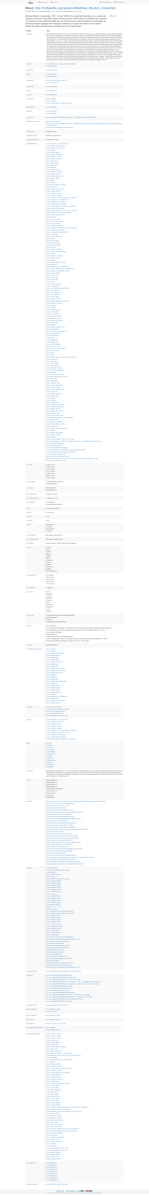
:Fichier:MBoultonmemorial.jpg (57, 447)
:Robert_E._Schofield (54, 1133)
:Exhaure (51, 247)
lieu (28, 524)
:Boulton (51, 1027)
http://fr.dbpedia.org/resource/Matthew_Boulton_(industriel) (75, 8)
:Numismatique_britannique (56, 204)
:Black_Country (53, 163)
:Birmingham (52, 70)
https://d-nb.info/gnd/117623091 (55, 952)
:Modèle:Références (54, 692)
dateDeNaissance (32, 498)
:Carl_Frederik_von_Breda (56, 184)
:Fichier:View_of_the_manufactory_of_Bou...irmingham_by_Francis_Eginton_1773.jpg (72, 458)
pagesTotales (31, 575)
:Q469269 (51, 872)
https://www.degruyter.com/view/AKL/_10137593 (60, 825)
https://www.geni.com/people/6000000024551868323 (61, 827)
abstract (29, 34)
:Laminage (52, 305)
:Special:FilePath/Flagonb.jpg (58, 990)
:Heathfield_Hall (53, 1081)
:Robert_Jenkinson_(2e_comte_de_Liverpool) (61, 357)
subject (28, 719)
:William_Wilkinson (54, 1154)
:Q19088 (51, 751)
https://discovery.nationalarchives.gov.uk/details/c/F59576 (62, 836)
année (29, 464)
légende (30, 543)
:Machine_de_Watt (54, 316)
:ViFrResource (52, 1169)
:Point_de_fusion (53, 346)
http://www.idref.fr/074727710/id (55, 950)
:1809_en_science (54, 1038)
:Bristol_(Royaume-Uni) (55, 176)
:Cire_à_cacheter (53, 219)
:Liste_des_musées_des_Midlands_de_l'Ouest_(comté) (64, 1111)
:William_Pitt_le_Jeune (55, 411)
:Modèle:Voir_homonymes (56, 701)
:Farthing (51, 253)
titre (28, 626)
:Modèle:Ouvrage (53, 688)
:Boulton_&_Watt (53, 169)
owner (29, 1019)
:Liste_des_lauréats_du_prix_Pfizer (58, 1109)
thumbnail (29, 117)
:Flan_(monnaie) (53, 258)
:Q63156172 (52, 90)
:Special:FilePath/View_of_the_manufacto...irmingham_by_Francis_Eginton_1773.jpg (73, 984)
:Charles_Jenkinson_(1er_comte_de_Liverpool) (62, 210)
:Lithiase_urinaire (53, 309)
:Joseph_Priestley (54, 299)
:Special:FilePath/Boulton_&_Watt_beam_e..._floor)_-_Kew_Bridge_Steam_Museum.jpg (74, 981)
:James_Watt (52, 279)
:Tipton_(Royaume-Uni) (55, 389)
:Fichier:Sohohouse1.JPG (56, 424)
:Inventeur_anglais (54, 195)
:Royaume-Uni (53, 82)
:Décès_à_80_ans (54, 191)
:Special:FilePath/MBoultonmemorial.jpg (60, 992)
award (28, 64)
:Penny (51, 338)
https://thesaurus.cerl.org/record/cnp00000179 (59, 833)
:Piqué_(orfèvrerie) (54, 1126)
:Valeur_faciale (53, 396)
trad (28, 645)
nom (29, 547)
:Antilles (51, 150)
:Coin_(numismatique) (55, 221)
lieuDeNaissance (32, 539)
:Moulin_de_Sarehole (55, 320)
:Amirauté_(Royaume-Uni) (56, 148)
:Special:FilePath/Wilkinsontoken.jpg (59, 986)
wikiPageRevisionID (32, 139)
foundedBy (31, 1009)
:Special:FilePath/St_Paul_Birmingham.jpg (61, 977)
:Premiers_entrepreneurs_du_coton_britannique (62, 1131)
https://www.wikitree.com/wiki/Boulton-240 (58, 846)
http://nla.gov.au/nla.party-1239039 (56, 808)
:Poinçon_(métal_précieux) (56, 348)
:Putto (50, 355)
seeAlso (29, 801)
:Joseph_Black (53, 1100)
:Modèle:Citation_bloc (55, 662)
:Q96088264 (52, 113)
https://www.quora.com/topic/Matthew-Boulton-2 (60, 840)
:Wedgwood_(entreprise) (55, 404)
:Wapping (51, 400)
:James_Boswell (53, 273)
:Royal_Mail (52, 359)
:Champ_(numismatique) (55, 208)
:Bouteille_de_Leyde (54, 171)
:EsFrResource (52, 1171)
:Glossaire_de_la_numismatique (57, 266)
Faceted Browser (106, 2)
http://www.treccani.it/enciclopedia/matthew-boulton (60, 816)
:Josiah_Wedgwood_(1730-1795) (58, 301)
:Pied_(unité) (52, 342)
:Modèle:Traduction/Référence (57, 696)
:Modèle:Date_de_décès (55, 668)
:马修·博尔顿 (52, 935)
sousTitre (30, 615)
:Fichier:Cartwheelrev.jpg (55, 443)
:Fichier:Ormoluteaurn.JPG (56, 454)
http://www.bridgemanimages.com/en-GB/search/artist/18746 (63, 862)
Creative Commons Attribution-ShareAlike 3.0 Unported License (89, 1193)
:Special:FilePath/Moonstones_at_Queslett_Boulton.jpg (65, 999)
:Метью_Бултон (53, 930)
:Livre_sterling (53, 312)
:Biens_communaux (54, 159)
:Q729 (50, 758)
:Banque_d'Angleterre (55, 154)
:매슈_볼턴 (52, 909)
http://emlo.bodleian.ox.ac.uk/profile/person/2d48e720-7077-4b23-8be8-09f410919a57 (70, 857)
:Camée (51, 182)
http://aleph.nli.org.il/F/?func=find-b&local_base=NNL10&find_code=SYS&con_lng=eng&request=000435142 (76, 801)
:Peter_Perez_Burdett (55, 1124)
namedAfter (31, 1015)
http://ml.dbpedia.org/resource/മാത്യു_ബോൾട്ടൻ (60, 913)
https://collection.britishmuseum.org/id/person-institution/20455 (64, 842)
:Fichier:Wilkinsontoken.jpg (56, 460)
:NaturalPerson (51, 760)
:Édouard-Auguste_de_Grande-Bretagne (60, 417)
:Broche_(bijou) (53, 178)
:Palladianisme (53, 329)
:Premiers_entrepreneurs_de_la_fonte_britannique (63, 1128)
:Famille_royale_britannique (56, 251)
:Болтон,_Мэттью (54, 924)
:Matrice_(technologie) (55, 432)
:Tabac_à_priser (53, 383)
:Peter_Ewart (52, 1122)
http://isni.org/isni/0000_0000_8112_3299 (58, 805)
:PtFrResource (52, 1165)
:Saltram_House (53, 1139)
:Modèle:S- (52, 694)
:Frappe (51, 260)
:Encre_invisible (53, 243)
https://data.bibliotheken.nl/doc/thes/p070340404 (60, 963)
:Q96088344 (52, 94)
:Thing (49, 743)
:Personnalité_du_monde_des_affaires (59, 103)
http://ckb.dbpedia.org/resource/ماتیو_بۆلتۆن (58, 879)
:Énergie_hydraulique (55, 422)
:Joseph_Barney (53, 1098)
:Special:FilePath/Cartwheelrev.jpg (59, 988)
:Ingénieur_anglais (54, 193)
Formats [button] (54, 2)
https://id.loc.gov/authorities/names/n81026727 (59, 958)
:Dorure (51, 238)
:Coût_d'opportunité (54, 236)
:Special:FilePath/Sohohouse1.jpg (59, 975)
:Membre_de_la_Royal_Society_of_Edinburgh (61, 64)
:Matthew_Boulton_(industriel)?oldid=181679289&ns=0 (64, 971)
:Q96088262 (52, 111)
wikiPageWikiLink (31, 143)
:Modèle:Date (52, 664)
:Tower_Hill (52, 391)
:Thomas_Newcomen (55, 385)
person (37, 11)
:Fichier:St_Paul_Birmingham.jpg (58, 456)
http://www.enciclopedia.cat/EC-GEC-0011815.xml (60, 810)
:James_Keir (52, 277)
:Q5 (49, 756)
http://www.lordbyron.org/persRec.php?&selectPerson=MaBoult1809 (65, 864)
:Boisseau (51, 167)
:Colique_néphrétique (55, 225)
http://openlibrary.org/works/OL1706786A (58, 948)
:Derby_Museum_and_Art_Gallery (58, 1072)
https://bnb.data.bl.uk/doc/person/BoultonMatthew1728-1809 (63, 967)
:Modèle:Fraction (53, 703)
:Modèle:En (52, 677)
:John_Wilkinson (53, 294)
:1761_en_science (54, 1036)
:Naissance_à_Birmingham (56, 202)
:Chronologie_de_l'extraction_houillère (59, 1068)
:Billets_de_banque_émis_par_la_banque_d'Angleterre (64, 1055)
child (28, 74)
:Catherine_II (52, 187)
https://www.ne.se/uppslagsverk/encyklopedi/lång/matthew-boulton (65, 849)
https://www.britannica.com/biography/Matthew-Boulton (62, 823)
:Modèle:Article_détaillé (55, 653)
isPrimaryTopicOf (31, 1005)
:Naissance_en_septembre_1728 (58, 200)
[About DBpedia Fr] (30, 2)
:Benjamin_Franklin (54, 156)
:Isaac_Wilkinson (53, 1085)
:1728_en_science (54, 1034)
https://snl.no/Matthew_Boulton (55, 831)
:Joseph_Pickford (53, 1103)
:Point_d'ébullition (53, 344)
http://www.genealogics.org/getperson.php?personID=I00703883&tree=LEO (67, 829)
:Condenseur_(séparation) (56, 230)
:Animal (49, 762)
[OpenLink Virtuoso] (60, 1190)
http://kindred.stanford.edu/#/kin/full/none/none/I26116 (61, 859)
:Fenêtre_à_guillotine (54, 256)
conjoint (29, 488)
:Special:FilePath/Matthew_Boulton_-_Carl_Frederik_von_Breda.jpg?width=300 (71, 117)
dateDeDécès (31, 494)
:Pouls (50, 353)
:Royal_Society (53, 363)
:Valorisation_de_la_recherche (57, 1150)
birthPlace (29, 70)
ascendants (30, 481)
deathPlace (30, 86)
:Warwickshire (52, 402)
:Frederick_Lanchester (55, 1079)
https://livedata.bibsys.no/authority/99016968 (59, 965)
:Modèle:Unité (52, 698)
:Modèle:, (51, 651)
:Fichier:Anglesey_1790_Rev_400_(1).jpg (60, 439)
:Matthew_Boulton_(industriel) (57, 1005)
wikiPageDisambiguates (34, 1027)
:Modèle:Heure (53, 679)
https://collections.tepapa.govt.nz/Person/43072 (60, 844)
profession (30, 588)
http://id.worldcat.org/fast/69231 (55, 943)
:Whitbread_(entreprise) (55, 407)
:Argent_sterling (53, 152)
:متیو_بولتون (52, 894)
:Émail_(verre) (53, 419)
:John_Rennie (52, 1092)
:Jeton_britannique (54, 284)
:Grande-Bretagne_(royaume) (57, 80)
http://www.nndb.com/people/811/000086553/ (59, 814)
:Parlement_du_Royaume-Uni (57, 331)
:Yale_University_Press (55, 415)
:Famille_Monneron (54, 1075)
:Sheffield (51, 372)
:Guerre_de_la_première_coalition (58, 271)
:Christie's (51, 217)
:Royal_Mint (52, 361)
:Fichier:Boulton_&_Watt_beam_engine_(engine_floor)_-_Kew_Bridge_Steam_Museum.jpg (74, 441)
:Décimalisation (53, 240)
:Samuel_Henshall (54, 1141)
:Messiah (51, 437)
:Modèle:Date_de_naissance (56, 670)
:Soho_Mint (52, 378)
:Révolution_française (55, 368)
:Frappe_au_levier (54, 1077)
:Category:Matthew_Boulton (58, 870)
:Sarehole (51, 1144)
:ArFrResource (52, 1167)
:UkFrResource (52, 1163)
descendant (31, 502)
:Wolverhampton (53, 413)
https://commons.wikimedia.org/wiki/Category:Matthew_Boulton (64, 818)
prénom (29, 592)
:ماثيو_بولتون (52, 876)
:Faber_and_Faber (54, 249)
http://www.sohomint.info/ (53, 121)
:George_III (52, 264)
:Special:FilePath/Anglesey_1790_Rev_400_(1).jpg (63, 979)
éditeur (29, 707)
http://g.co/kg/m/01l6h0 (53, 960)
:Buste (50, 180)
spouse (29, 111)
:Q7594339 (51, 107)
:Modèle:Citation (53, 660)
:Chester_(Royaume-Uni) (56, 215)
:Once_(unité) (52, 322)
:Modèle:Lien (52, 683)
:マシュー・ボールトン (55, 907)
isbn (28, 512)
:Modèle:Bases (53, 657)
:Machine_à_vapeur (54, 318)
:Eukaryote (50, 764)
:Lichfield (51, 307)
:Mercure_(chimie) (54, 435)
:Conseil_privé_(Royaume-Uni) (57, 232)
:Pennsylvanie (52, 335)
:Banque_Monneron (54, 1051)
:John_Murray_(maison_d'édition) (58, 288)
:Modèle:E (51, 675)
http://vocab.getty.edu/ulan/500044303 (57, 956)
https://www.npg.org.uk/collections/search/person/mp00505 (63, 838)
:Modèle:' (51, 649)
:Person (49, 745)
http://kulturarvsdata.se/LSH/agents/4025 (58, 945)
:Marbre (51, 430)
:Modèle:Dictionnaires (55, 672)
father (28, 90)
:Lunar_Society (53, 314)
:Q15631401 (52, 66)
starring (30, 1023)
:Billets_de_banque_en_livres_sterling (59, 1053)
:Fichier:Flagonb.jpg (54, 445)
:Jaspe (50, 281)
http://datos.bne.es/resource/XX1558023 (58, 941)
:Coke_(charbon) (53, 223)
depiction (29, 975)
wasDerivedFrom (32, 971)
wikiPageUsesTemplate (34, 649)
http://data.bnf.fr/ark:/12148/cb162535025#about (60, 937)
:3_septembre (52, 1040)
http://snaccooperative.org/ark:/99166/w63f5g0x (60, 851)
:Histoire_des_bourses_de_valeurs (58, 1083)
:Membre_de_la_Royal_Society (57, 143)
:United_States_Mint (54, 394)
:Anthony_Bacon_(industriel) (56, 1047)
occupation (30, 99)
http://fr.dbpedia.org (57, 11)
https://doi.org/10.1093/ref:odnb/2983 (57, 821)
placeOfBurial (30, 107)
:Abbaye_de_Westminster (56, 146)
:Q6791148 (51, 74)
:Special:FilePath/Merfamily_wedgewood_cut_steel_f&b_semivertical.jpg (69, 997)
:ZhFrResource (52, 1176)
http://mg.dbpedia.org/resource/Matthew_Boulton (60, 911)
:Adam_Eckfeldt (53, 1042)
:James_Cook (52, 275)
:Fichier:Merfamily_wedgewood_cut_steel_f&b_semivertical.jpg (66, 450)
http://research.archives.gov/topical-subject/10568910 (61, 855)
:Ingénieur (51, 99)
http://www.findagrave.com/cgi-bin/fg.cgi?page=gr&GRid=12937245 (65, 812)
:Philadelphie (52, 340)
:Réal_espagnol (53, 366)
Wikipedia (63, 1193)
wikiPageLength (31, 135)
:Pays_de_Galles (53, 333)
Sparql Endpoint (119, 2)
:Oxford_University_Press (56, 327)
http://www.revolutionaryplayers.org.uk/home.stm (60, 127)
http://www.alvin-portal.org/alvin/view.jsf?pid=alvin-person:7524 (64, 939)
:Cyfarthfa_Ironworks (54, 1070)
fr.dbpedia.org (78, 11)
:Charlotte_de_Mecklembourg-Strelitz (59, 212)
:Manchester (52, 426)
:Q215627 (51, 754)
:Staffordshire (52, 381)
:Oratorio (51, 325)
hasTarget (30, 1163)
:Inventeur (51, 101)
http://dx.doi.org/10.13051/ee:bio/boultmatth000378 (61, 803)
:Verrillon (51, 398)
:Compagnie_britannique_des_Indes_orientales (62, 228)
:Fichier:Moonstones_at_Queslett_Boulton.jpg (61, 452)
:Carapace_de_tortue (55, 1066)
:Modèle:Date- (53, 666)
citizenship (30, 80)
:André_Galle (52, 1044)
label (28, 780)
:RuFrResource (52, 1173)
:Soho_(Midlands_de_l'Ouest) (57, 376)
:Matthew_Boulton (52, 868)
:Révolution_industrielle (55, 370)
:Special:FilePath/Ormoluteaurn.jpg (59, 1001)
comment (29, 771)
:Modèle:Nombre (53, 685)
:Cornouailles (52, 234)
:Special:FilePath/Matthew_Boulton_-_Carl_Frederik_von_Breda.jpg (68, 994)
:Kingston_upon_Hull (54, 303)
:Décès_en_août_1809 (55, 189)
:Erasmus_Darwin (54, 245)
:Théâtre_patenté (53, 387)
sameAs (29, 868)
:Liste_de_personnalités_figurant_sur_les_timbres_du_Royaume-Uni (67, 1107)
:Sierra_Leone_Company (56, 374)
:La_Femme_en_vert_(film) (56, 1023)
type (28, 743)
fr (28, 508)
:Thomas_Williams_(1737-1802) (57, 1148)
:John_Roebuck (53, 290)
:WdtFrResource (52, 1180)
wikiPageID (30, 131)
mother (29, 94)
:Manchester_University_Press (57, 428)
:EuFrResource (52, 1178)
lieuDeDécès (31, 535)
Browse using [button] (43, 2)
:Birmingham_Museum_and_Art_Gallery (60, 1059)
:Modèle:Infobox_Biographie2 (57, 681)
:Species (50, 767)
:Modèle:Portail (53, 690)
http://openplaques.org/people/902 (56, 853)
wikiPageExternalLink (32, 121)
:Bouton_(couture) (54, 174)
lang (28, 516)
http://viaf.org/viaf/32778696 (54, 954)
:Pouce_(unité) (53, 350)
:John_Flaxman (53, 286)
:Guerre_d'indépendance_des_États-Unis (60, 269)
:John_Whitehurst (53, 292)
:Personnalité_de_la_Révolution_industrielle (61, 206)
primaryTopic (31, 1184)
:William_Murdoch (54, 409)
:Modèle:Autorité (53, 655)
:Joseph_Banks (53, 297)
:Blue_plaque (52, 165)
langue (29, 520)
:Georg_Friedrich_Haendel (56, 262)
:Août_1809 (52, 1049)
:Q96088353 (52, 76)
